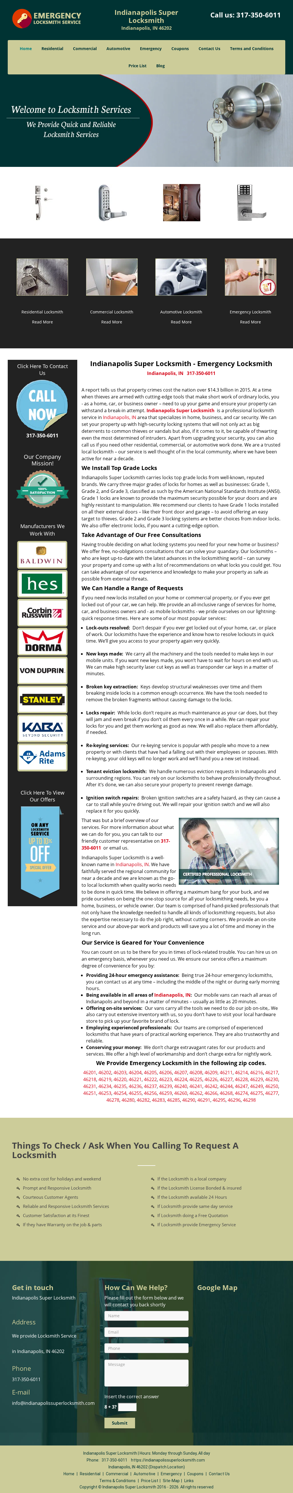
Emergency (151, 48)
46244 (226, 1086)
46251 (89, 1093)
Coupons (180, 48)
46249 (256, 1086)
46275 (256, 1093)
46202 (104, 1072)
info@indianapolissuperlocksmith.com (53, 1403)
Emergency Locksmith (250, 312)
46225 (195, 1079)
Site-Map (171, 1480)
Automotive (118, 48)
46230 (271, 1079)
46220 (120, 1079)
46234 (104, 1086)
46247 (241, 1086)
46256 (150, 1093)
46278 (112, 1100)
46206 (165, 1072)
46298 (249, 1100)
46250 (271, 1086)
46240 (180, 1086)
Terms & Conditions (117, 1480)
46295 (219, 1100)
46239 (165, 1086)
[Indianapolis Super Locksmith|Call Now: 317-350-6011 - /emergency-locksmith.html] (250, 276)
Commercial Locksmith (111, 312)
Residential (52, 48)
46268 (226, 1093)
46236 (135, 1086)
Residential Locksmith (42, 312)
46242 (211, 1086)
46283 (158, 1100)
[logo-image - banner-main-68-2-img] (146, 120)
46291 (203, 1100)
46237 (150, 1086)
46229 (256, 1079)
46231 (89, 1086)
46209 (211, 1072)
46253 (104, 1093)
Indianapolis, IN (165, 373)
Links (189, 1480)
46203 (120, 1072)
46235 (120, 1086)
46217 (271, 1072)
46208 (195, 1072)
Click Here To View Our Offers (42, 796)
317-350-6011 (258, 14)
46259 (165, 1093)
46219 (104, 1079)
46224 (180, 1079)
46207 (180, 1072)
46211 (226, 1072)
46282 (143, 1100)
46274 (241, 1093)
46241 (195, 1086)
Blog (160, 65)
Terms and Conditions (252, 48)
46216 (256, 1072)
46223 (165, 1079)
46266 (211, 1093)
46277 (271, 1093)
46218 (89, 1079)
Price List (137, 65)
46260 (180, 1093)
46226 (211, 1079)
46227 (226, 1079)
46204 (135, 1072)
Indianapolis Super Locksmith (180, 410)
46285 (173, 1100)
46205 (150, 1072)
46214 (241, 1072)
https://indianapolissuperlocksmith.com (168, 1460)
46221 (135, 1079)
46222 (150, 1079)
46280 (128, 1100)
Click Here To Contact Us (42, 369)
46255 (135, 1093)
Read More (42, 322)
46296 (234, 1100)
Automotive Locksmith (181, 312)
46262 (195, 1093)
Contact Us (209, 48)
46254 (120, 1093)
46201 (89, 1072)
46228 (241, 1079)
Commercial (85, 48)
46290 (188, 1100)
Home (26, 48)
